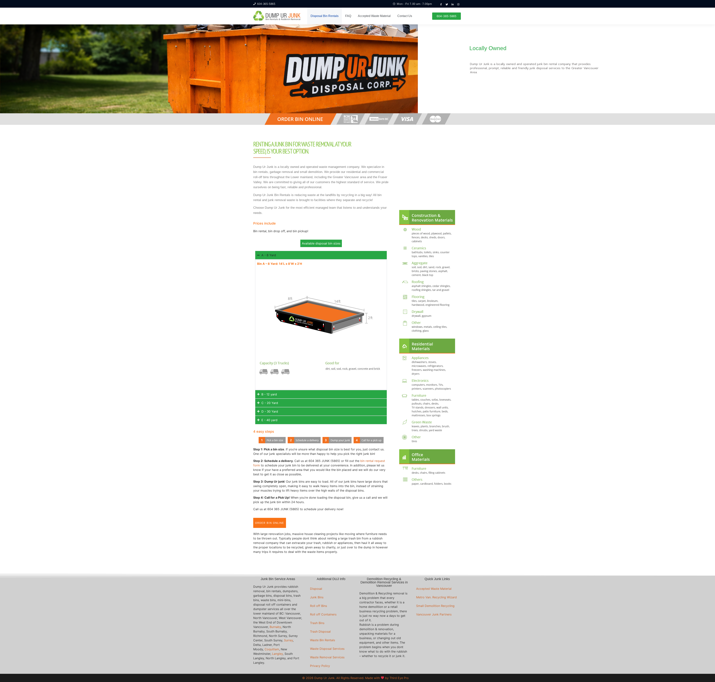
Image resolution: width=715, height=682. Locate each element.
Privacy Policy (320, 666)
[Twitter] (446, 4)
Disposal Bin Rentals (325, 16)
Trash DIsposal (320, 631)
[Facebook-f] (441, 4)
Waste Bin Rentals (322, 640)
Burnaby (275, 627)
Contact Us (404, 16)
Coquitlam (272, 649)
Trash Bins (317, 623)
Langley (277, 654)
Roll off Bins (318, 606)
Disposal (316, 589)
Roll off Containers (323, 614)
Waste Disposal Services (327, 649)
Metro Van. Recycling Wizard (436, 597)
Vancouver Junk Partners (434, 614)
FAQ (348, 16)
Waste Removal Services (327, 657)
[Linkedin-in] (452, 4)
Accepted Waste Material (374, 16)
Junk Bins (316, 597)
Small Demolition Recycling (435, 606)
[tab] (321, 243)
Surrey (288, 640)
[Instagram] (458, 4)
